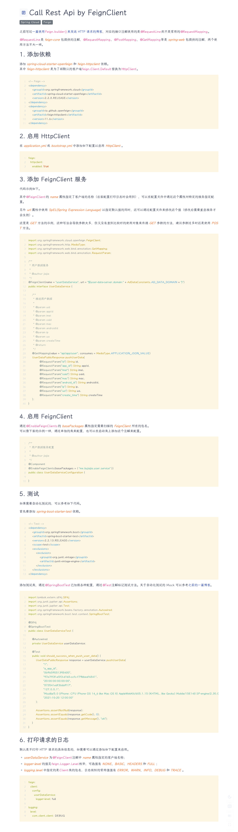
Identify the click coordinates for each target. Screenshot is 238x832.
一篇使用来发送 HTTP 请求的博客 (67, 31)
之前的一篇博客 (199, 585)
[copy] (214, 79)
